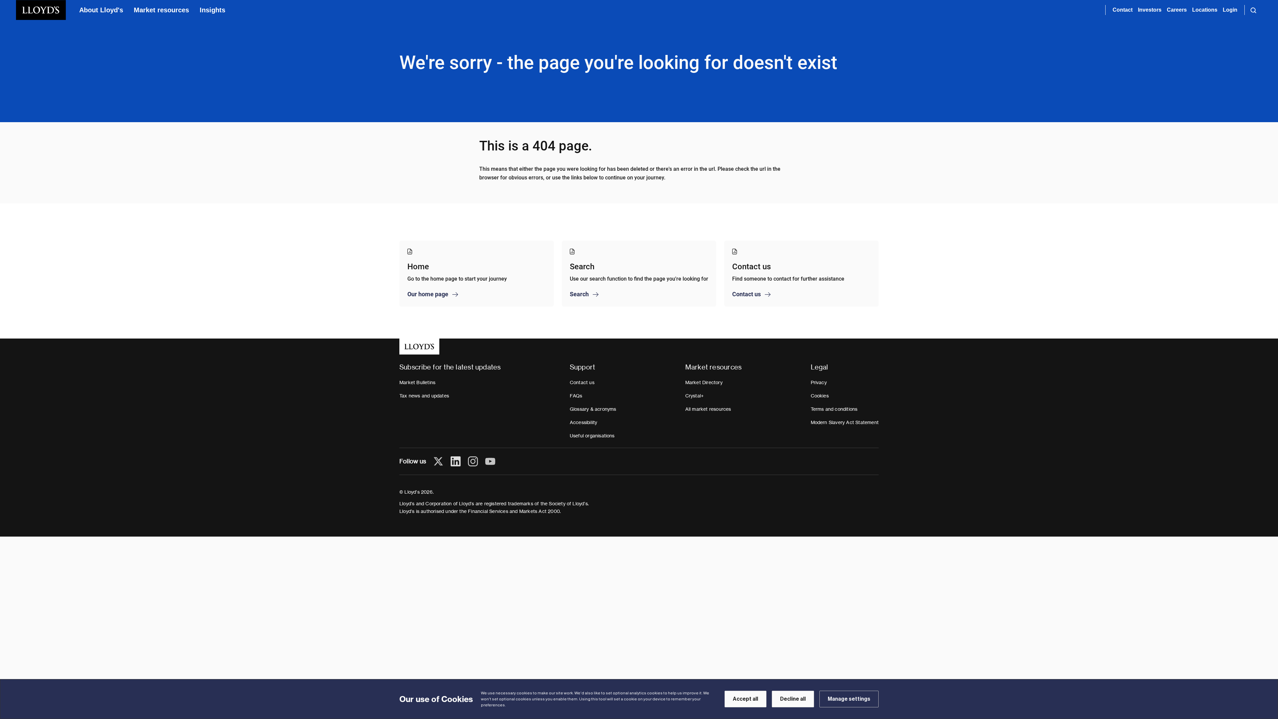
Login (1230, 10)
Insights (212, 10)
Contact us (582, 382)
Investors (1150, 10)
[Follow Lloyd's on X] (438, 461)
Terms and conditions (834, 409)
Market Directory (704, 382)
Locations (1204, 10)
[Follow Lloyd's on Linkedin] (455, 461)
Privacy (819, 382)
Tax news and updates (424, 396)
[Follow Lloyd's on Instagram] (473, 461)
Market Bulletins (417, 382)
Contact (1123, 10)
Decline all (793, 699)
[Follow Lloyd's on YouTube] (490, 461)
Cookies (820, 396)
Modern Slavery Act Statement (845, 422)
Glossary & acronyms (593, 409)
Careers (1177, 10)
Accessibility (583, 422)
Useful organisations (592, 436)
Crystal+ (694, 396)
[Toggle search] (1253, 10)
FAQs (576, 396)
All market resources (708, 409)
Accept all (745, 699)
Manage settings (849, 699)
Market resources (161, 10)
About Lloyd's (101, 10)
